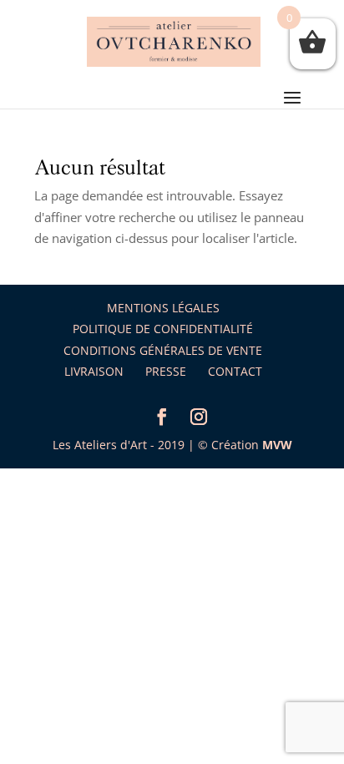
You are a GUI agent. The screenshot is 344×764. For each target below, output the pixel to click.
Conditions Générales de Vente (162, 350)
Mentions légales (163, 308)
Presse (165, 371)
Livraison (94, 371)
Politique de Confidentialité (163, 328)
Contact (235, 371)
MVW (277, 445)
